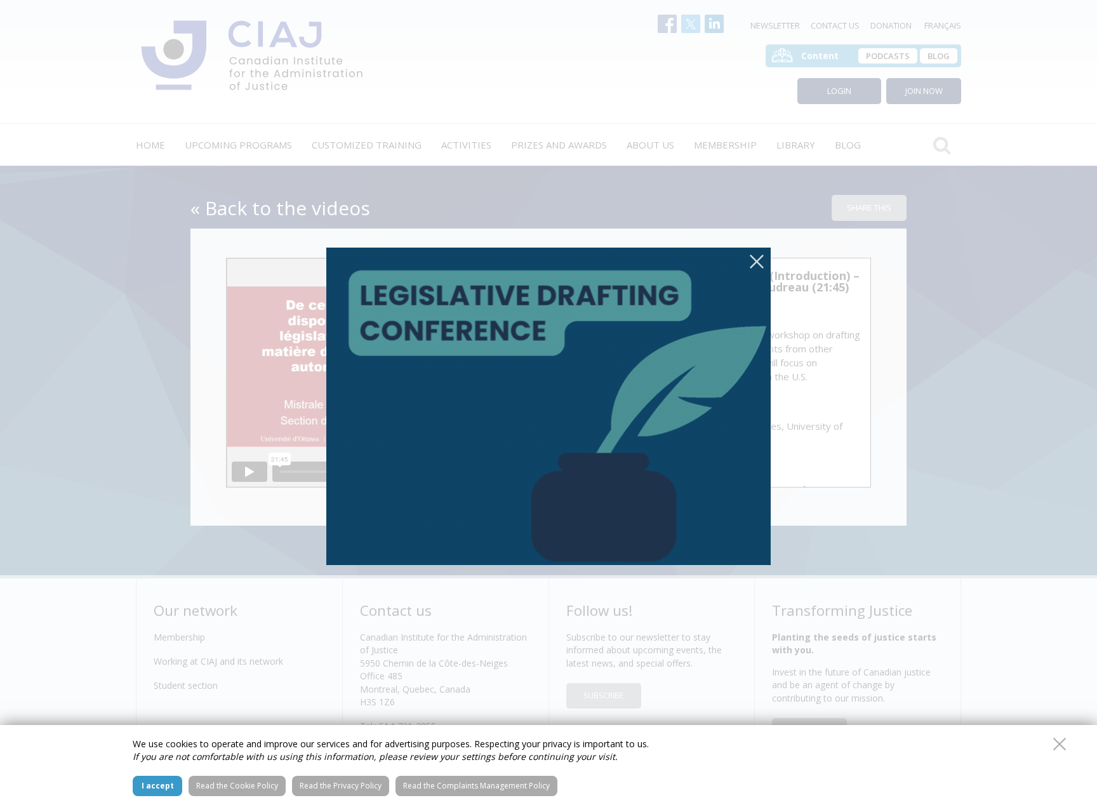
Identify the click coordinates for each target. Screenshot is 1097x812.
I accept (158, 785)
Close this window (1059, 744)
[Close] (757, 262)
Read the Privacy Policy (341, 785)
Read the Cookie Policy (237, 785)
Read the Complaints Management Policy (476, 785)
